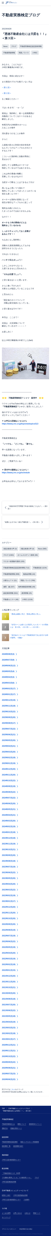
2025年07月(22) (8, 729)
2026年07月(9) (8, 660)
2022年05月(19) (8, 947)
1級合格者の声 (10, 549)
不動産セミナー (11, 599)
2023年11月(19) (8, 844)
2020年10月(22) (8, 1056)
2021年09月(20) (8, 993)
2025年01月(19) (8, 763)
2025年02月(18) (8, 758)
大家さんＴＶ (10, 580)
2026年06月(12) (8, 666)
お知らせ (27, 1213)
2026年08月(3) (8, 654)
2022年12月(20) (8, 907)
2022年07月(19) (8, 936)
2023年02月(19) (8, 895)
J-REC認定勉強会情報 (9, 1182)
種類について (22, 1124)
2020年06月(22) (8, 1079)
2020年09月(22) (8, 1062)
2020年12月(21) (8, 1045)
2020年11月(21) (8, 1051)
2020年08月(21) (8, 1068)
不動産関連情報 (9, 53)
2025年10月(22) (8, 712)
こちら (12, 1089)
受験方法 (5, 1128)
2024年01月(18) (8, 832)
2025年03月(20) (8, 752)
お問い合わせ (17, 1213)
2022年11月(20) (8, 913)
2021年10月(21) (8, 987)
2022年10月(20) (8, 918)
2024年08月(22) (8, 792)
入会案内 (26, 1199)
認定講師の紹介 (18, 1146)
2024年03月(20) (8, 821)
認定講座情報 (10, 593)
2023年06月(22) (8, 872)
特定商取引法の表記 (25, 1229)
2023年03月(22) (8, 890)
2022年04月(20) (8, 953)
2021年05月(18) (8, 1016)
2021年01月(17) (8, 1039)
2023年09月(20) (8, 855)
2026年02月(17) (8, 689)
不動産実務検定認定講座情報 (31, 46)
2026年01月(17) (8, 694)
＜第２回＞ (6, 93)
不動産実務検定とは (8, 1124)
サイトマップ (6, 1217)
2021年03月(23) (8, 1028)
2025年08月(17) (8, 723)
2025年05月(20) (8, 740)
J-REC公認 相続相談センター (11, 1160)
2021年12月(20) (8, 976)
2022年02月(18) (8, 964)
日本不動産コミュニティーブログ (19, 1108)
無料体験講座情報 (26, 587)
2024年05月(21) (8, 809)
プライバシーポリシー (9, 1229)
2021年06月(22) (8, 1010)
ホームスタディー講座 (28, 555)
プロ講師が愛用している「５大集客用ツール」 (17, 1177)
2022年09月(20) (8, 924)
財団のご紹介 (6, 1195)
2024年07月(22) (8, 798)
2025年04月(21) (8, 746)
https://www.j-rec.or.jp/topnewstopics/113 (20, 424)
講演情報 (27, 593)
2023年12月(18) (8, 838)
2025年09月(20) (8, 717)
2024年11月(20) (8, 775)
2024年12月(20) (8, 769)
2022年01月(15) (8, 970)
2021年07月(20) (8, 1005)
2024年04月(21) (8, 815)
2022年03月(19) (8, 959)
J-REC (34, 53)
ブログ (13, 46)
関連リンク (36, 1213)
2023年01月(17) (8, 901)
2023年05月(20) (8, 878)
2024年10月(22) (8, 781)
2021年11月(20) (8, 982)
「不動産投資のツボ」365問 (11, 1173)
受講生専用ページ (16, 1128)
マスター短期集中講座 (13, 561)
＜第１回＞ (6, 87)
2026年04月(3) (8, 677)
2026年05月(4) (8, 671)
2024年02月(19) (8, 826)
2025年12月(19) (8, 700)
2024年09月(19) (8, 786)
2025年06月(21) (8, 735)
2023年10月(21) (8, 849)
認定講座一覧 (6, 1146)
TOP (3, 1108)
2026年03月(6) (8, 683)
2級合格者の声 (27, 549)
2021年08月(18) (8, 999)
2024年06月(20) (8, 803)
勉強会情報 (29, 574)
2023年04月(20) (8, 884)
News (5, 46)
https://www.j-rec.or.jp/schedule (16, 473)
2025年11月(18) (8, 706)
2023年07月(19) (8, 867)
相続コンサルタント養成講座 (29, 1142)
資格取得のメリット (35, 1124)
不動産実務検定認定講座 (10, 1142)
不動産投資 (40, 568)
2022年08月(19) (8, 930)
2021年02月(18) (8, 1033)
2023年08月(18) (8, 861)
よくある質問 (6, 1213)
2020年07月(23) (8, 1074)
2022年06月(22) (8, 941)
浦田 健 (8, 587)
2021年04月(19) (8, 1022)
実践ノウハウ (24, 53)
